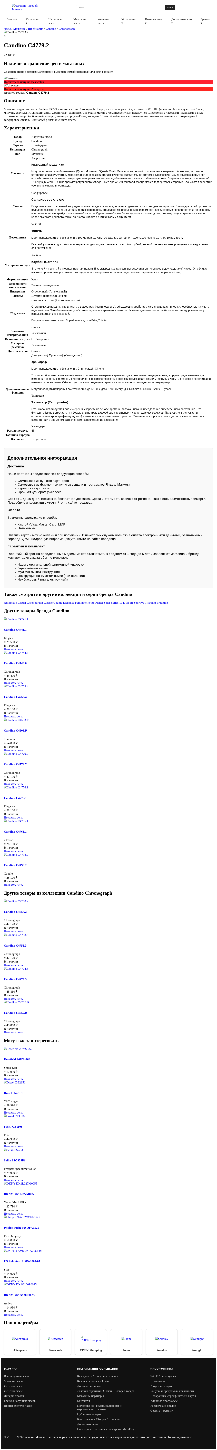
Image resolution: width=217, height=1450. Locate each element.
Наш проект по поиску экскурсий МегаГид (105, 1429)
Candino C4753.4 (15, 697)
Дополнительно (87, 1424)
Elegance (69, 602)
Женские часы (103, 21)
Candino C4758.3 (15, 945)
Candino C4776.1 (15, 798)
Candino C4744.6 (15, 663)
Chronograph (67, 28)
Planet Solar (103, 602)
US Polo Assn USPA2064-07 (22, 1261)
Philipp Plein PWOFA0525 (21, 1227)
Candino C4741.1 (15, 629)
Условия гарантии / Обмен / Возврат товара (105, 1391)
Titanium (151, 602)
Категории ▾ (33, 21)
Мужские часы (79, 21)
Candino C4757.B (15, 1013)
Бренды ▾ (205, 21)
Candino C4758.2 (15, 911)
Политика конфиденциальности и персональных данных (99, 1407)
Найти (170, 7)
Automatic (11, 602)
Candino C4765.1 (15, 831)
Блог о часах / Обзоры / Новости (98, 1419)
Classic (48, 602)
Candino (51, 28)
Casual (22, 602)
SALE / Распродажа (163, 1376)
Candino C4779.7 (15, 764)
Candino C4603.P (15, 730)
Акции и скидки (161, 1386)
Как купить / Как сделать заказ (97, 1376)
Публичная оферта (89, 1414)
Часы (7, 28)
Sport (130, 602)
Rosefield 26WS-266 (17, 1059)
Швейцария (35, 28)
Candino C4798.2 (15, 865)
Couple (58, 602)
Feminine (81, 602)
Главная (12, 19)
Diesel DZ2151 (13, 1093)
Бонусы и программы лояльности (172, 1391)
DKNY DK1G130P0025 (19, 1295)
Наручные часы (55, 21)
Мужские (19, 28)
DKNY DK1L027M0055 (19, 1194)
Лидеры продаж (14, 1396)
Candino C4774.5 (15, 979)
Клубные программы (163, 1400)
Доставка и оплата (89, 1386)
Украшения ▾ (128, 21)
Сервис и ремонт (161, 1410)
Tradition (162, 602)
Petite (91, 602)
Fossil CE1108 (13, 1126)
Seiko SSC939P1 (14, 1160)
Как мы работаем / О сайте (94, 1381)
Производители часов (18, 1405)
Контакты (83, 1400)
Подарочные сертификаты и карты (173, 1396)
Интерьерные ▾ (153, 21)
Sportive (139, 602)
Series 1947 (118, 602)
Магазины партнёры (90, 1396)
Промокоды (157, 1381)
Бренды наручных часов (20, 1400)
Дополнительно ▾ (181, 21)
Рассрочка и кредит (163, 1405)
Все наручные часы (16, 1376)
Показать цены (13, 649)
